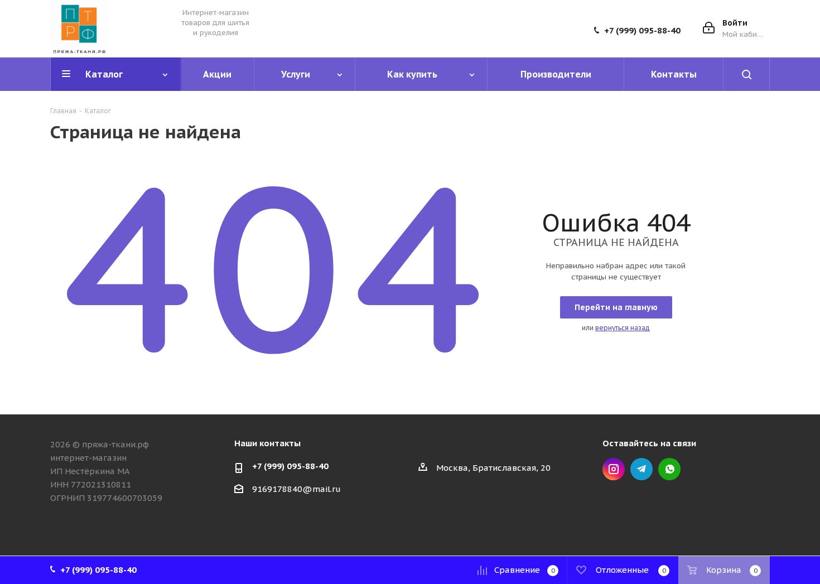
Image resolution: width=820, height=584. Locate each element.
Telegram (641, 469)
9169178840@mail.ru (296, 489)
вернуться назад (622, 328)
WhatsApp (669, 469)
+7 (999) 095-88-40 (642, 31)
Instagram (613, 469)
